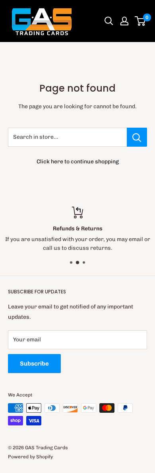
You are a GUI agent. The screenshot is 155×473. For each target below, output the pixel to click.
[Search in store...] (137, 137)
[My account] (124, 21)
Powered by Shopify (30, 457)
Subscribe (34, 363)
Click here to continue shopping (78, 161)
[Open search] (109, 21)
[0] (140, 21)
